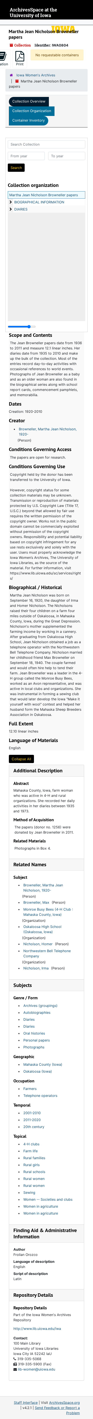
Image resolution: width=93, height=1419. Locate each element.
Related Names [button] (29, 864)
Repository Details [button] (33, 1295)
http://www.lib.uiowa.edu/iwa (37, 1328)
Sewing (29, 1192)
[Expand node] (88, 22)
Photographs (33, 1047)
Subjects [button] (22, 985)
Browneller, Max (36, 902)
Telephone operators (40, 1095)
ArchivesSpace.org (64, 1402)
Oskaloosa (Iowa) (37, 1071)
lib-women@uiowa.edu (36, 1369)
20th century (33, 1127)
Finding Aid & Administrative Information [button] (45, 1233)
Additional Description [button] (38, 770)
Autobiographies (36, 1012)
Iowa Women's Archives (35, 75)
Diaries (29, 1019)
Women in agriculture (40, 1206)
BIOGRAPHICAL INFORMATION (39, 202)
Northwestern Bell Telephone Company (47, 953)
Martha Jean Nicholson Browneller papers (43, 195)
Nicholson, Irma (36, 968)
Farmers (30, 1088)
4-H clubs (31, 1144)
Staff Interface (26, 1402)
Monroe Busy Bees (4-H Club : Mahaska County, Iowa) (48, 912)
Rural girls (31, 1165)
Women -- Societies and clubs (47, 1199)
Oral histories (34, 1033)
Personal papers (36, 1040)
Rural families (34, 1158)
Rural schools (34, 1172)
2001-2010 (32, 1113)
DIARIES (20, 209)
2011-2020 (32, 1120)
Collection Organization (31, 111)
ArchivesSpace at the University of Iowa (33, 12)
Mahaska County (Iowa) (42, 1064)
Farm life (30, 1151)
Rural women (34, 1178)
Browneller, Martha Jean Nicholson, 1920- (48, 431)
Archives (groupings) (40, 1005)
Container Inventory (28, 120)
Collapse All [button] (21, 759)
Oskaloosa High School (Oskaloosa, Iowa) (42, 929)
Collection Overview (28, 101)
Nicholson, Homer (38, 944)
